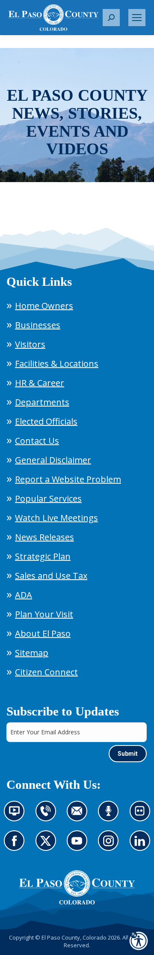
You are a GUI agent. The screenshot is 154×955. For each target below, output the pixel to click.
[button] (111, 17)
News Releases (44, 537)
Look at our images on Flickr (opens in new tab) (142, 816)
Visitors (30, 344)
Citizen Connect (46, 672)
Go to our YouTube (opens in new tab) (79, 846)
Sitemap (31, 653)
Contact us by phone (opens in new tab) (48, 816)
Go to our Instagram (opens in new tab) (111, 846)
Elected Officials (46, 421)
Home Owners (44, 305)
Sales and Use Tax (51, 575)
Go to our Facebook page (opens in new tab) (16, 846)
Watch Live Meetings (56, 518)
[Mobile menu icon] (136, 17)
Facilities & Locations (56, 363)
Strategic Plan (43, 556)
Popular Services (48, 498)
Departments (42, 402)
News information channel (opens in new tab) (17, 816)
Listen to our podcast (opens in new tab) (110, 816)
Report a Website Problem (68, 479)
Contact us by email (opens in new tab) (80, 816)
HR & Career (39, 383)
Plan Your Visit (44, 614)
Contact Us (37, 440)
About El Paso (43, 633)
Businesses (37, 325)
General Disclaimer (53, 460)
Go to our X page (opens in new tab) (48, 846)
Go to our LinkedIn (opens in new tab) (142, 846)
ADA (23, 595)
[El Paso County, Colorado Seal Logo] (77, 887)
